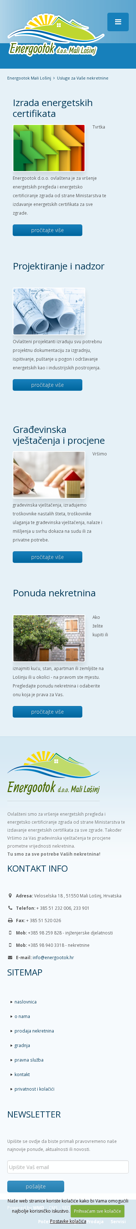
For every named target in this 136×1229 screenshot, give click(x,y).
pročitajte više (47, 230)
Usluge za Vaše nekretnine (82, 78)
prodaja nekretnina (34, 1031)
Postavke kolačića (68, 1221)
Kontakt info (37, 868)
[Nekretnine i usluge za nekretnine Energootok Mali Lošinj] (56, 34)
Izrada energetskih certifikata (53, 108)
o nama (22, 1016)
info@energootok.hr (53, 957)
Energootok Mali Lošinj (29, 78)
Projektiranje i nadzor (58, 265)
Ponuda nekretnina (54, 592)
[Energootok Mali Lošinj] (68, 780)
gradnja (22, 1045)
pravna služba (29, 1060)
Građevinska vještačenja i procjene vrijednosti (59, 440)
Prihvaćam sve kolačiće (97, 1211)
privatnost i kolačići (34, 1089)
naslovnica (26, 1002)
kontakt (22, 1074)
